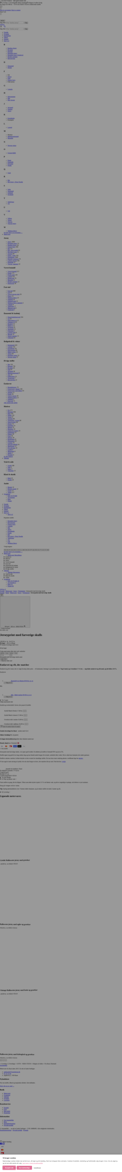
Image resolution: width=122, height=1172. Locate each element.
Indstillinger (37, 1168)
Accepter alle (9, 1168)
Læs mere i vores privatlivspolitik (32, 1163)
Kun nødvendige (24, 1168)
